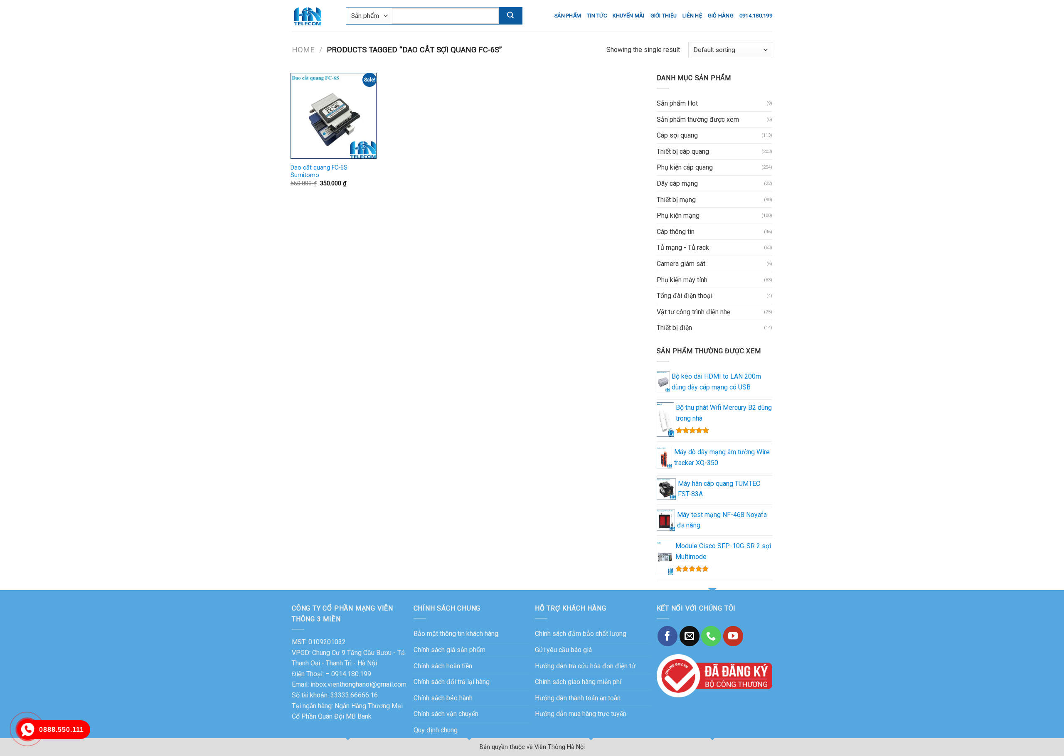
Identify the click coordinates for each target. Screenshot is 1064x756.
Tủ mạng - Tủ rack (683, 247)
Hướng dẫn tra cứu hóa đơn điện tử (585, 666)
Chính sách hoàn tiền (443, 666)
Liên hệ (692, 15)
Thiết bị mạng (676, 200)
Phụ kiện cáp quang (685, 167)
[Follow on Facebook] (667, 636)
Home (303, 49)
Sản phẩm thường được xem (698, 119)
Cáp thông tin (676, 232)
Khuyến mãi (629, 15)
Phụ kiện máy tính (682, 280)
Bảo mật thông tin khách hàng (456, 634)
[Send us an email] (689, 636)
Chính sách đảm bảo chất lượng (580, 634)
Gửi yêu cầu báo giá (563, 650)
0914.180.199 (755, 15)
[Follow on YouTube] (733, 636)
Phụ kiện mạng (678, 215)
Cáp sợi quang (677, 135)
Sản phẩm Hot (677, 103)
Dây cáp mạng (677, 183)
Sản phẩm (567, 15)
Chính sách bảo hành (443, 698)
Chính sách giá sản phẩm (449, 650)
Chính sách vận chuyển (446, 714)
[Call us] (711, 636)
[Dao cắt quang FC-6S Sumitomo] (334, 116)
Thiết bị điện (674, 328)
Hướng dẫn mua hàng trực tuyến (580, 714)
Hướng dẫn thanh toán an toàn (578, 698)
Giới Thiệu (663, 15)
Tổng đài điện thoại (684, 296)
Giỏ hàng (721, 15)
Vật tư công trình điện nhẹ (693, 312)
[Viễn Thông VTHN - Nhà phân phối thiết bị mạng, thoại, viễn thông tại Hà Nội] (312, 16)
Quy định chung (436, 730)
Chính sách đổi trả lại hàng (452, 682)
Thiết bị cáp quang (683, 151)
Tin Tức (597, 15)
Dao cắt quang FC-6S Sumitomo (319, 171)
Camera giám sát (681, 264)
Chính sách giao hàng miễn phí (578, 682)
